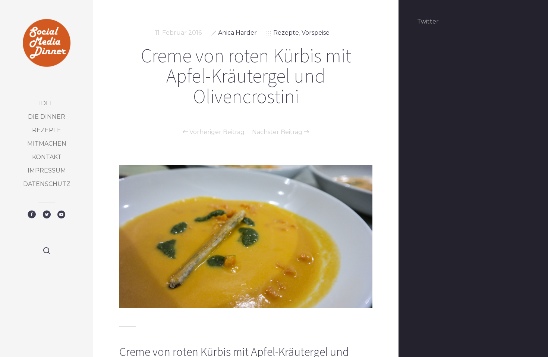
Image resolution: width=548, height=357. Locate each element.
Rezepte (46, 130)
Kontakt (47, 157)
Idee (46, 103)
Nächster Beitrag (278, 132)
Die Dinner (46, 116)
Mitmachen (46, 143)
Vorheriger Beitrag (216, 132)
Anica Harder (237, 32)
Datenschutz (46, 183)
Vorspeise (316, 32)
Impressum (47, 170)
